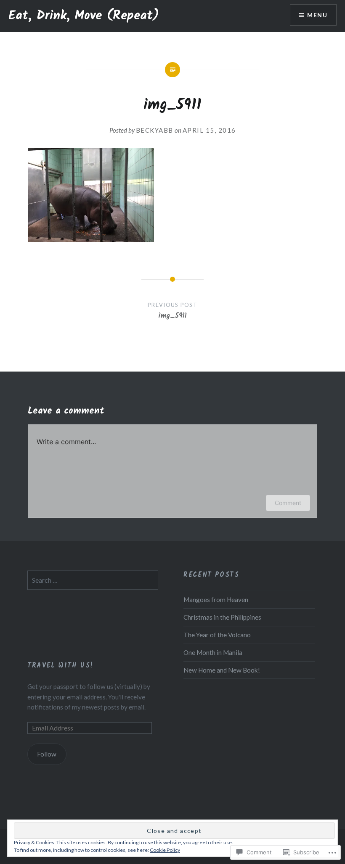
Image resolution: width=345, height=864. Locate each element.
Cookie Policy (165, 850)
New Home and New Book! (221, 670)
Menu (317, 14)
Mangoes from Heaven (215, 599)
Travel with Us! (60, 665)
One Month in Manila (212, 652)
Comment (288, 502)
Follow (46, 754)
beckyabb (154, 130)
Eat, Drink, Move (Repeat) (83, 16)
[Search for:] (92, 580)
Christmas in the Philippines (222, 617)
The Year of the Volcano (217, 635)
